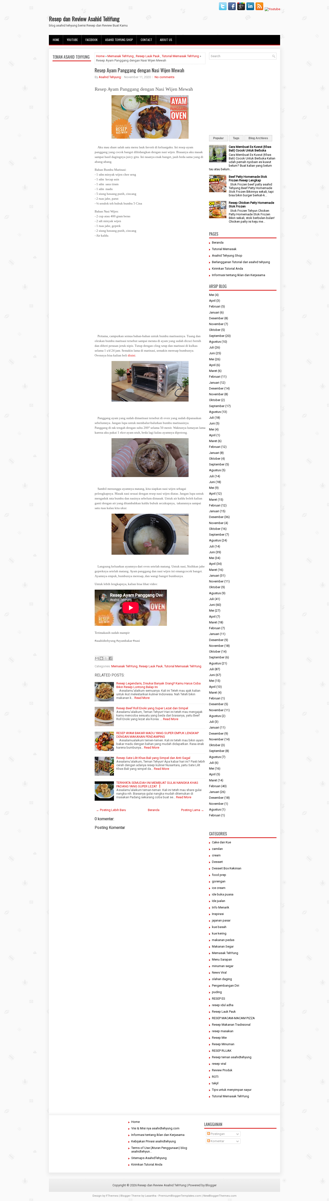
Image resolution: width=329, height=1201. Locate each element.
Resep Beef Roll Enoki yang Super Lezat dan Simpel (152, 708)
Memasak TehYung (120, 56)
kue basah (219, 927)
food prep (219, 875)
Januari (214, 312)
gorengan (218, 881)
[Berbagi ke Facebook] (110, 658)
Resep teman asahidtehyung (231, 1057)
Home (56, 40)
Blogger (211, 1185)
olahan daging (222, 979)
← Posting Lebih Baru (111, 810)
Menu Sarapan (222, 959)
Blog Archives (258, 138)
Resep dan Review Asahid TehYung (84, 18)
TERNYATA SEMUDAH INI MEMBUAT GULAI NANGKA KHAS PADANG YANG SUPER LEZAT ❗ (157, 784)
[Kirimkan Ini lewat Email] (96, 658)
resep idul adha (222, 1005)
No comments (164, 77)
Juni (212, 353)
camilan (217, 849)
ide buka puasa (222, 894)
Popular (218, 138)
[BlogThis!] (101, 658)
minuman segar (222, 966)
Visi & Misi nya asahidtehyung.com (155, 1128)
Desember (216, 318)
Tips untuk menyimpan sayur (231, 1090)
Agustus (215, 341)
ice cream (218, 888)
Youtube (72, 40)
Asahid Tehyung (110, 77)
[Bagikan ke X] (106, 658)
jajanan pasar (221, 920)
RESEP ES (218, 998)
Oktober (214, 330)
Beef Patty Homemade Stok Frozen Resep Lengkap (248, 178)
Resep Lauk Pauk (148, 56)
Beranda (153, 810)
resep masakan (222, 1031)
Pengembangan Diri (225, 985)
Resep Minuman (223, 1044)
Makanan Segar (223, 946)
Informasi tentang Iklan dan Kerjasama (238, 275)
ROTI (215, 1076)
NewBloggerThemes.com (220, 1195)
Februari (214, 306)
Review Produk (222, 1070)
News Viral (219, 972)
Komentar (217, 1141)
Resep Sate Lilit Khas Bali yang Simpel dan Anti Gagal (153, 758)
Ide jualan (218, 901)
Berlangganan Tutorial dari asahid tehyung (241, 262)
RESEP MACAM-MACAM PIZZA (233, 1018)
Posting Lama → (192, 810)
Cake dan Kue (221, 842)
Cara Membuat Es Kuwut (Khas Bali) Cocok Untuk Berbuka (250, 148)
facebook (92, 40)
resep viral (219, 1063)
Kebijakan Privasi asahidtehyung (153, 1141)
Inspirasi (218, 914)
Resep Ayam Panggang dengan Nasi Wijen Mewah (139, 70)
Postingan (217, 1134)
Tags (236, 138)
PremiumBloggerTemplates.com (179, 1195)
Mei (211, 295)
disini (131, 355)
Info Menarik (220, 907)
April (212, 300)
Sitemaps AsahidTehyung (149, 1158)
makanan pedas (223, 940)
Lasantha (150, 1195)
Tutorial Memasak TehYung (180, 56)
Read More (142, 698)
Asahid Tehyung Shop (119, 40)
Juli (211, 347)
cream (216, 855)
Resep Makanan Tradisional (231, 1024)
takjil (215, 1083)
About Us (166, 40)
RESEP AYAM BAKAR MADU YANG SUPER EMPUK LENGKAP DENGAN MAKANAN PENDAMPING (157, 734)
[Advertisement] (72, 176)
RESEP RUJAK (221, 1050)
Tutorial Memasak (224, 249)
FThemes (112, 1195)
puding (217, 992)
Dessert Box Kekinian (226, 868)
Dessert (217, 862)
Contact (146, 40)
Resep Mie (219, 1037)
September (216, 336)
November (216, 324)
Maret (213, 371)
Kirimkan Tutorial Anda (227, 268)
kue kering (219, 933)
